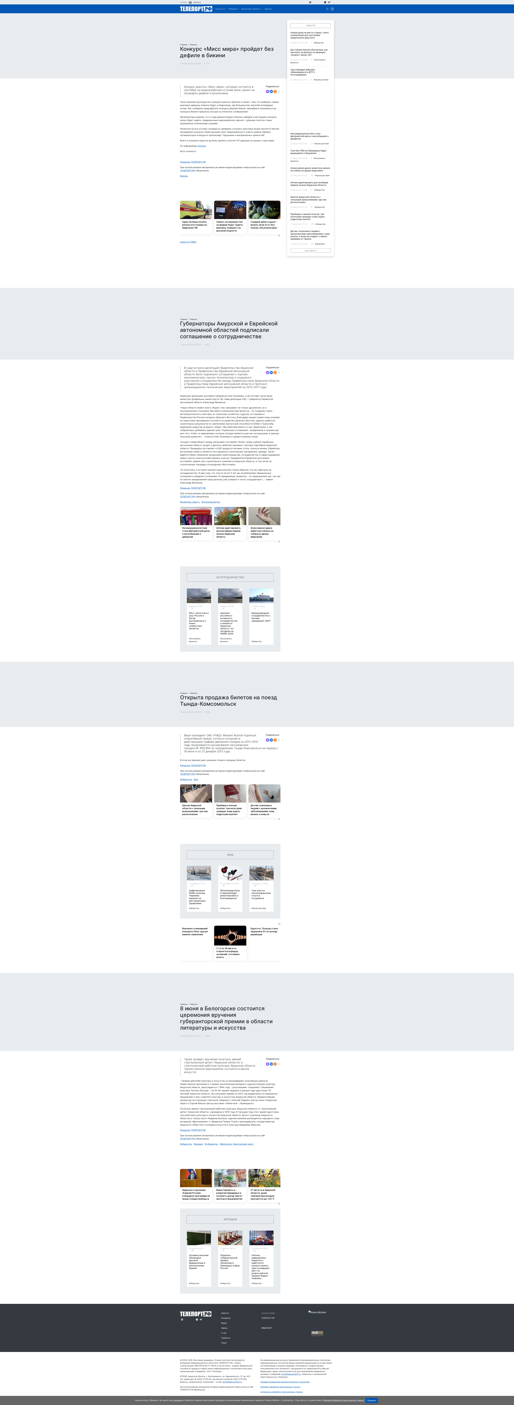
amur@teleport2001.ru (232, 1382)
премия (199, 1144)
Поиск (224, 1343)
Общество (186, 779)
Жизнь (184, 176)
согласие (177, 1400)
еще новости (310, 250)
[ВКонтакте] (271, 91)
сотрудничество (211, 502)
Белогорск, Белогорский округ (237, 1144)
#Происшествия (259, 908)
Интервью (225, 1318)
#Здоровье (320, 244)
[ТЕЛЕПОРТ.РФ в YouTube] (333, 2)
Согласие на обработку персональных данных (281, 1392)
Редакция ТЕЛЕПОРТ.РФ (193, 162)
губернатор (212, 1144)
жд (196, 779)
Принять (371, 1400)
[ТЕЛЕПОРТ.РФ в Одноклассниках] (321, 2)
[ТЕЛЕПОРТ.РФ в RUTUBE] (329, 2)
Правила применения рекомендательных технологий (284, 1382)
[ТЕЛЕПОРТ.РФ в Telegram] (314, 2)
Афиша (268, 9)
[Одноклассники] (275, 91)
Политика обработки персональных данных (280, 1387)
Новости (220, 9)
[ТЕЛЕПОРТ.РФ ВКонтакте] (318, 2)
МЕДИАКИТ (266, 1328)
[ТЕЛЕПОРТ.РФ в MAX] (310, 2)
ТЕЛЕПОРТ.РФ (187, 170)
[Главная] (196, 9)
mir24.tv (202, 146)
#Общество (257, 641)
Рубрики (232, 9)
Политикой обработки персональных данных (343, 1400)
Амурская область (251, 9)
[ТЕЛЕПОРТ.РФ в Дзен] (325, 2)
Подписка (225, 1338)
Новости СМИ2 (188, 242)
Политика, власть (190, 502)
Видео (224, 1323)
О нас (223, 1333)
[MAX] (267, 91)
